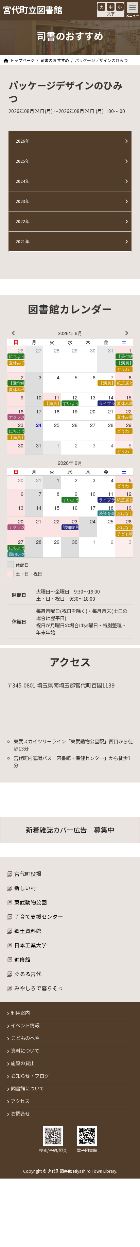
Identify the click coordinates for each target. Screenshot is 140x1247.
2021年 (22, 241)
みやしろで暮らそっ (38, 988)
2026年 (22, 141)
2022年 (22, 221)
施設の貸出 (23, 1063)
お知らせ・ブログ (30, 1075)
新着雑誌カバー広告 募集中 (70, 830)
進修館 (22, 959)
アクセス (20, 1101)
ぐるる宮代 (27, 973)
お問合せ (20, 1113)
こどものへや (25, 1038)
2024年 (22, 181)
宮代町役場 (27, 873)
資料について (25, 1050)
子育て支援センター (38, 916)
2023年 (22, 201)
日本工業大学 (30, 945)
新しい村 (25, 887)
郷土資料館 (27, 930)
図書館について (27, 1088)
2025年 (22, 161)
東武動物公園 (30, 902)
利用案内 (20, 1012)
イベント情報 (25, 1025)
